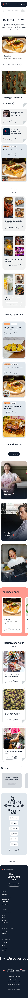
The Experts (5, 899)
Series (3, 917)
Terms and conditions (14, 976)
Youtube (4, 948)
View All (15, 454)
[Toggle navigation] (24, 4)
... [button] (21, 227)
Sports (15, 833)
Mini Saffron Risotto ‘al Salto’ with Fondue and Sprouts (12, 328)
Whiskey (15, 839)
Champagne (15, 818)
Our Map (4, 894)
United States (15, 993)
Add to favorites (13, 64)
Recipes (4, 915)
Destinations (5, 901)
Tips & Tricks (5, 920)
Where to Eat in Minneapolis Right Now (13, 298)
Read (9, 103)
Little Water (7, 56)
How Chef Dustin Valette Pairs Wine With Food (12, 675)
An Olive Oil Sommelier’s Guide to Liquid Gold (12, 714)
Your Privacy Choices (14, 982)
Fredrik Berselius (7, 534)
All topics (5, 922)
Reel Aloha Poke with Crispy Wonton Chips (12, 407)
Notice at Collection (14, 984)
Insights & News (13, 11)
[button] (17, 4)
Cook (8, 154)
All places (5, 904)
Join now (15, 885)
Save (14, 103)
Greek (15, 844)
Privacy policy (14, 979)
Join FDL (4, 933)
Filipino (15, 823)
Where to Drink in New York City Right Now (14, 260)
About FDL (5, 931)
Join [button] (20, 4)
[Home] (6, 4)
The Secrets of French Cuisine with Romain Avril (11, 779)
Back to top (11, 861)
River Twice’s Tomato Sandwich (12, 150)
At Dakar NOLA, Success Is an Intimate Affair (13, 98)
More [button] (21, 64)
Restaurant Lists (6, 897)
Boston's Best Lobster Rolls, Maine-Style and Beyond (13, 222)
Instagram (5, 942)
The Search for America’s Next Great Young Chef (16, 131)
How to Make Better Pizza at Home (13, 752)
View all (14, 192)
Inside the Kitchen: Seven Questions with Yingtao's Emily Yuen (17, 113)
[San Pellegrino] (21, 971)
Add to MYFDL (13, 227)
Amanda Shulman (7, 493)
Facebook (5, 945)
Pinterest (4, 950)
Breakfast (15, 828)
